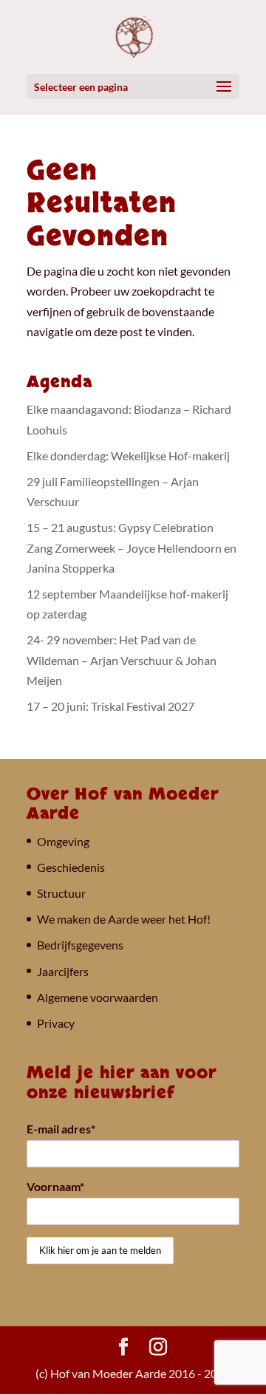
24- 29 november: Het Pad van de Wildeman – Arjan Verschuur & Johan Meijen (121, 659)
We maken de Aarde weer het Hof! (124, 919)
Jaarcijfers (63, 971)
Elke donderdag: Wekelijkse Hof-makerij (128, 455)
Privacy (56, 1023)
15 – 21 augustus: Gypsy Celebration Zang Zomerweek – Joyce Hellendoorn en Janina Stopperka (131, 547)
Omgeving (63, 841)
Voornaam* (55, 1186)
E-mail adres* (61, 1129)
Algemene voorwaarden (97, 997)
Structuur (61, 893)
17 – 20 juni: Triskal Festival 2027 (110, 706)
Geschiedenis (71, 867)
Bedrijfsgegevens (80, 945)
